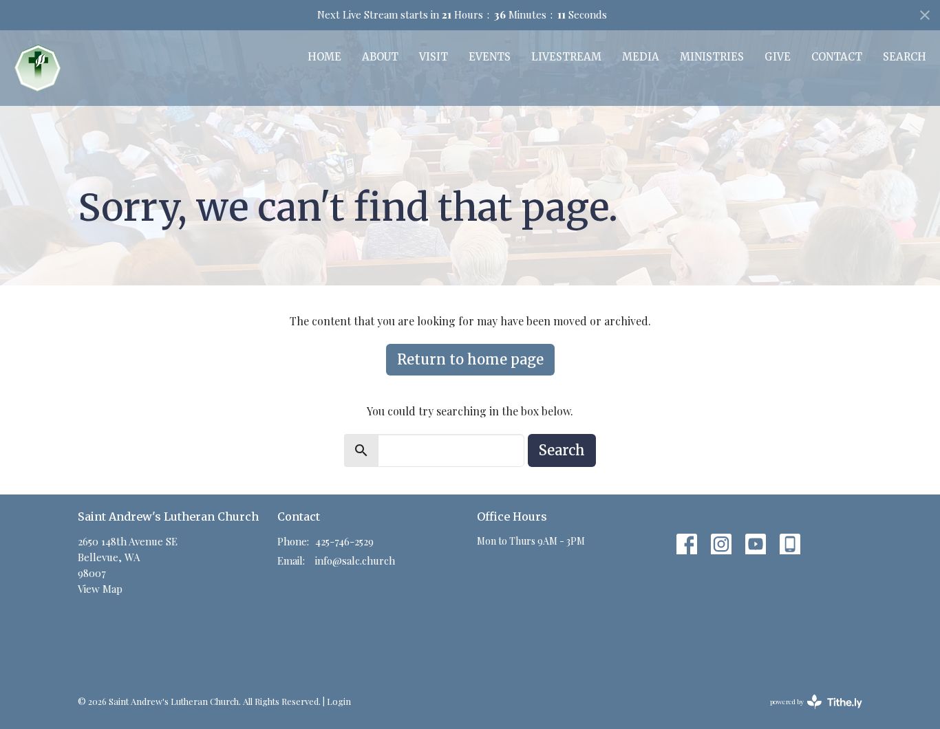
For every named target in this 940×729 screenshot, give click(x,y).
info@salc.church (355, 560)
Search (904, 56)
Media (640, 56)
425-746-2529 (344, 541)
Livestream (566, 56)
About (380, 56)
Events (490, 56)
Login (339, 701)
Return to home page (470, 359)
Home (324, 56)
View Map (100, 589)
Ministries (712, 56)
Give (778, 56)
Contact (836, 56)
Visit (433, 56)
